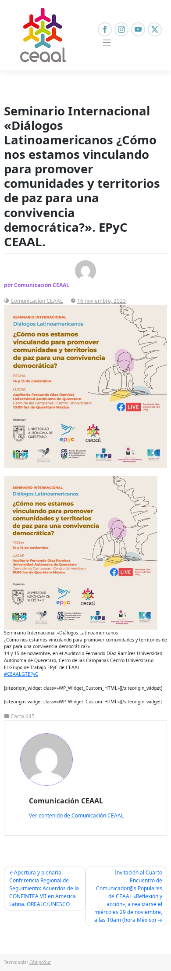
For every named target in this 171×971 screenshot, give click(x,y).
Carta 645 (23, 716)
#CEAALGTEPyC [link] (21, 674)
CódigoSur (40, 962)
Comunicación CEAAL (37, 301)
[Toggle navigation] (107, 42)
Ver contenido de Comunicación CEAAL (76, 815)
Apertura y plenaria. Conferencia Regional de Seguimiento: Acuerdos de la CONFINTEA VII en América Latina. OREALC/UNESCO (44, 888)
